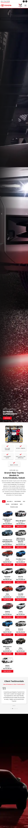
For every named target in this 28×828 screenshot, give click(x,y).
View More (7, 418)
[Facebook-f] (24, 1)
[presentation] (11, 707)
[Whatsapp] (26, 1)
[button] (14, 684)
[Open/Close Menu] (25, 5)
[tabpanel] (14, 696)
